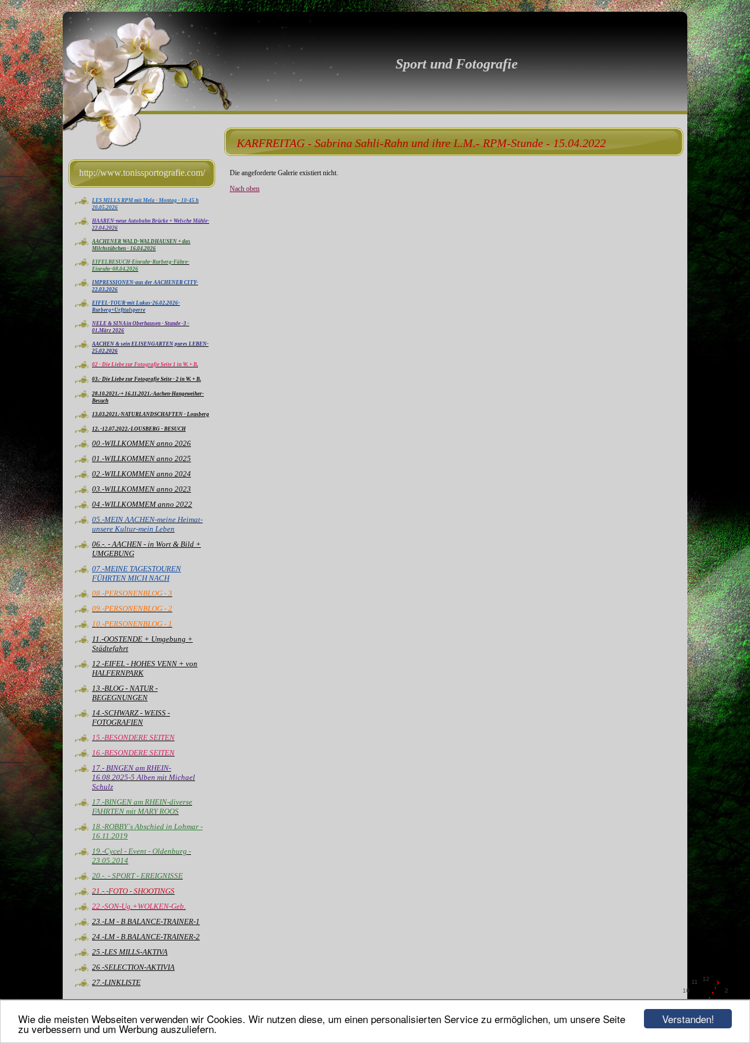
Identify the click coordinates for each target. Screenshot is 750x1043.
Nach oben (245, 189)
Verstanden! (688, 1018)
